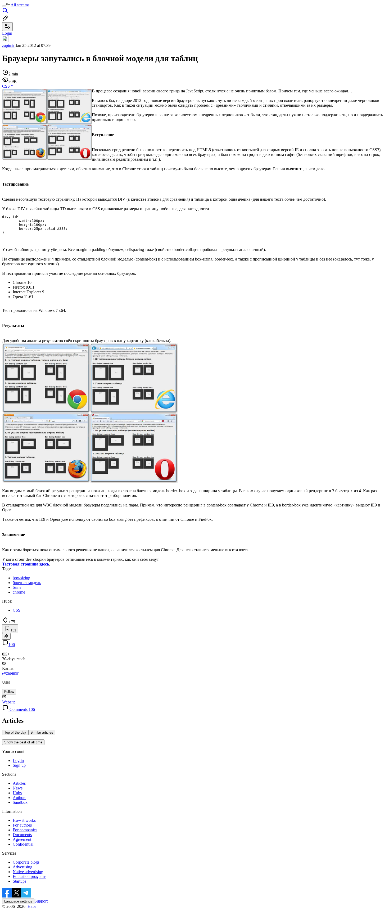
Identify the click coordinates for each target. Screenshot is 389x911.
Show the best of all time (23, 742)
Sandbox (20, 802)
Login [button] (7, 33)
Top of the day (15, 732)
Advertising (22, 867)
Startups (19, 881)
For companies (25, 830)
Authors (19, 797)
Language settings (18, 901)
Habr (31, 906)
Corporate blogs (26, 862)
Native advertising (28, 871)
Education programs (29, 876)
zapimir (8, 45)
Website (8, 702)
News (17, 788)
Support (41, 901)
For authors (22, 825)
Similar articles (41, 732)
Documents (22, 834)
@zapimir (10, 673)
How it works (24, 820)
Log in (18, 760)
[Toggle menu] (4, 6)
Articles (19, 783)
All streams (20, 5)
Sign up (19, 765)
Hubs (17, 793)
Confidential (23, 844)
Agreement (22, 839)
